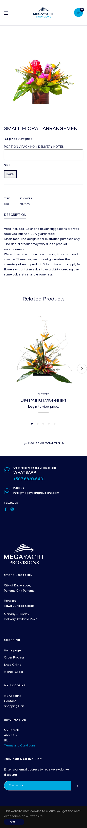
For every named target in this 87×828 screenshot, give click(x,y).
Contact (10, 701)
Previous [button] (5, 368)
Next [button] (82, 368)
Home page (12, 650)
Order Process (14, 657)
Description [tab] (15, 215)
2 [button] (37, 424)
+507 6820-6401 (29, 479)
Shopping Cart (14, 706)
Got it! (14, 822)
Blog (7, 740)
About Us (10, 735)
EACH (10, 174)
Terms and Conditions (19, 745)
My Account (12, 696)
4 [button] (49, 424)
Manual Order (13, 672)
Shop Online (12, 665)
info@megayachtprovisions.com (36, 493)
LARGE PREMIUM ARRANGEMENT (44, 400)
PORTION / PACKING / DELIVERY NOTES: (34, 147)
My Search (11, 730)
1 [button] (32, 424)
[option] (43, 368)
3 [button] (43, 424)
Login (9, 139)
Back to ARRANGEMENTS (46, 443)
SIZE (7, 165)
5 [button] (54, 424)
